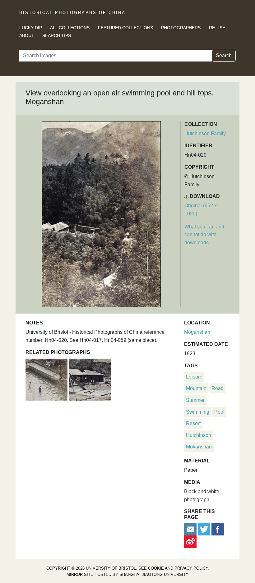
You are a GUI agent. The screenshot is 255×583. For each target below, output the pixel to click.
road (217, 388)
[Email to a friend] (191, 528)
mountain (196, 388)
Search (224, 55)
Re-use (217, 27)
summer (195, 400)
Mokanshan (199, 446)
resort (193, 423)
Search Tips (56, 35)
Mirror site (80, 574)
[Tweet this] (204, 528)
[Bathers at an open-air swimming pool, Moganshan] (47, 378)
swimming (197, 412)
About (26, 35)
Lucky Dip (30, 27)
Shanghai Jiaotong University (153, 574)
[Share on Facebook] (217, 528)
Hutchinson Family (205, 133)
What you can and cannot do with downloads (204, 234)
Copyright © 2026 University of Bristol (91, 568)
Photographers (181, 27)
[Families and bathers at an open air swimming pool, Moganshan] (90, 378)
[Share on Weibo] (190, 541)
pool (219, 412)
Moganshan (197, 332)
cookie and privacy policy (178, 568)
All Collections (70, 27)
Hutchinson (198, 435)
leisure (194, 376)
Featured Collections (125, 27)
